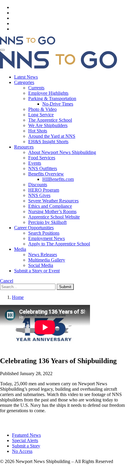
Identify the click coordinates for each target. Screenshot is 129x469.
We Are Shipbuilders (48, 125)
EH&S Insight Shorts (48, 141)
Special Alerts (25, 440)
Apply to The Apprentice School (59, 243)
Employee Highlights (48, 93)
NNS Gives (39, 195)
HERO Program (43, 190)
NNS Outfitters (42, 168)
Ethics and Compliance (50, 206)
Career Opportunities (34, 227)
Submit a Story (26, 445)
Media (20, 249)
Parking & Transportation (52, 98)
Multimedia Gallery (46, 259)
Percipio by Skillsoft (47, 222)
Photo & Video (42, 109)
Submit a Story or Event (37, 270)
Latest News (26, 77)
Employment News (46, 238)
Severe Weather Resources (53, 200)
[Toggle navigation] (2, 50)
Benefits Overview (46, 173)
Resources (24, 146)
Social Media (40, 265)
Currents (36, 87)
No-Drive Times (57, 103)
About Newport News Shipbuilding (62, 152)
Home (18, 297)
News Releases (42, 254)
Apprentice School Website (54, 216)
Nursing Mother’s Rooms (52, 211)
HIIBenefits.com (58, 179)
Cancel (6, 280)
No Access (22, 451)
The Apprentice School (50, 120)
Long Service (41, 114)
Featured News (26, 435)
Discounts (37, 184)
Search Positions (43, 233)
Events (34, 163)
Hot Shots (37, 130)
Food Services (41, 157)
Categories (24, 82)
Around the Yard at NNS (51, 136)
